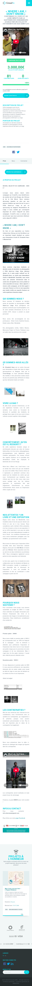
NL (5, 955)
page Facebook (20, 818)
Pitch (4, 161)
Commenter (24, 161)
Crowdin (10, 3)
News (13, 161)
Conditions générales (9, 981)
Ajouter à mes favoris (10, 95)
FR (3, 955)
